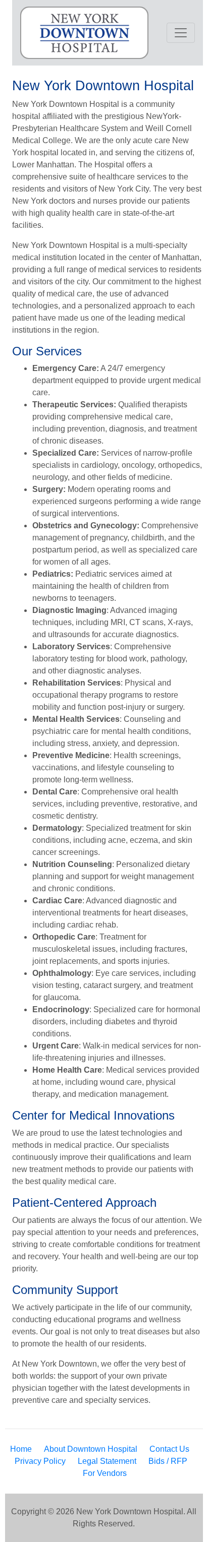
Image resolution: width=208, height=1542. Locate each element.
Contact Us (169, 1449)
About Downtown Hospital (90, 1449)
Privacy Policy (40, 1461)
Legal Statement (107, 1461)
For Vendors (105, 1473)
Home (21, 1449)
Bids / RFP (167, 1461)
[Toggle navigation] (181, 33)
